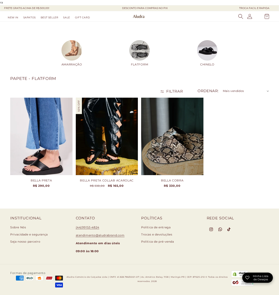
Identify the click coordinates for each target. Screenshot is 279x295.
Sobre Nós (18, 227)
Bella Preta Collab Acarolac (107, 180)
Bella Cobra (172, 180)
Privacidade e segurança (29, 234)
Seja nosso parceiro (25, 241)
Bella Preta (41, 180)
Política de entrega (156, 227)
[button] (29, 17)
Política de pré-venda (157, 241)
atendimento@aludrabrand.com (100, 235)
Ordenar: (208, 91)
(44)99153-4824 (87, 227)
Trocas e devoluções (156, 234)
